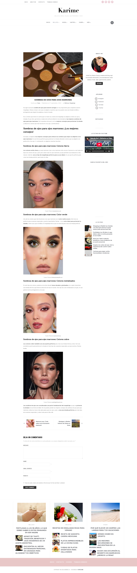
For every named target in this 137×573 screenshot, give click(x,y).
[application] (99, 145)
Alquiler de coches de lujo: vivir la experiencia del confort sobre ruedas (103, 246)
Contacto (41, 2)
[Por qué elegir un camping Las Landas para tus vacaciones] (105, 504)
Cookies (69, 562)
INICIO (48, 22)
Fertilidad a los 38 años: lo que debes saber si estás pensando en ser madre (102, 234)
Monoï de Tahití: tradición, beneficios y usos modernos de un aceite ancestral (102, 240)
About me (33, 2)
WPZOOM (80, 569)
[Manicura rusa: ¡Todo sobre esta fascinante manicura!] (30, 423)
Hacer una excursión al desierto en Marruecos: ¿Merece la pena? (108, 553)
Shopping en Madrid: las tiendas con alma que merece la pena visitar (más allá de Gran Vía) (103, 227)
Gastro (72, 22)
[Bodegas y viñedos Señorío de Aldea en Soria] (76, 423)
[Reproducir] (87, 151)
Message (25, 445)
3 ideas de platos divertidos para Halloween (69, 550)
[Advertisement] (68, 40)
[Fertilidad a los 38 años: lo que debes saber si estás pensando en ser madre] (31, 504)
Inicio (26, 2)
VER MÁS (99, 83)
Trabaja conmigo (52, 2)
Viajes (81, 22)
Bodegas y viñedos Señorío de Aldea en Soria (64, 423)
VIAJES (105, 524)
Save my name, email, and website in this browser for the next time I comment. (45, 483)
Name (24, 461)
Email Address (27, 468)
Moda (64, 22)
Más (88, 22)
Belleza (55, 22)
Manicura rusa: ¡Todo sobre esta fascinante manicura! (42, 423)
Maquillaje (72, 103)
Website (25, 476)
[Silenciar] (109, 151)
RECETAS (68, 524)
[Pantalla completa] (111, 151)
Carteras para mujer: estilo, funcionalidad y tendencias (101, 252)
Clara (38, 103)
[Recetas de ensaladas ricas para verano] (68, 504)
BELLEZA (31, 524)
